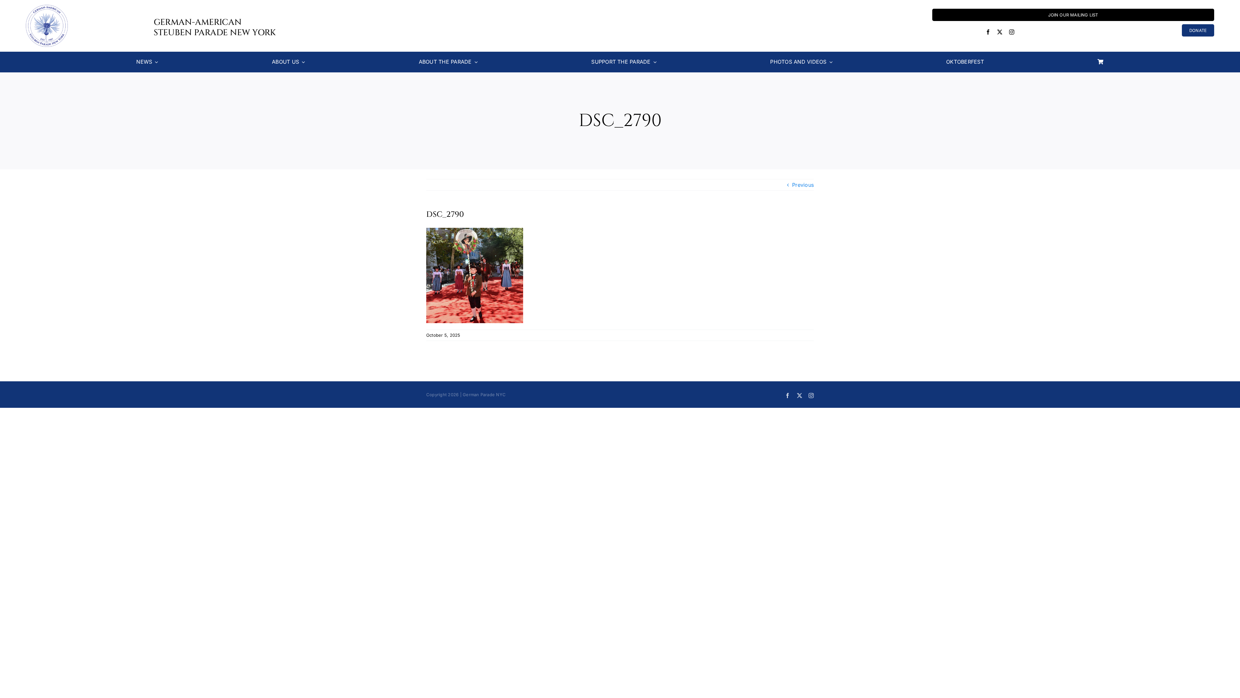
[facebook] (988, 32)
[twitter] (999, 32)
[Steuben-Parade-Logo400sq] (47, 7)
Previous (803, 185)
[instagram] (1011, 32)
